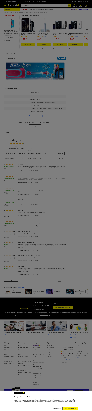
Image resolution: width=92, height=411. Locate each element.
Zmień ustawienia (56, 408)
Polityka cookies (17, 404)
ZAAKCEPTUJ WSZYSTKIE (70, 408)
